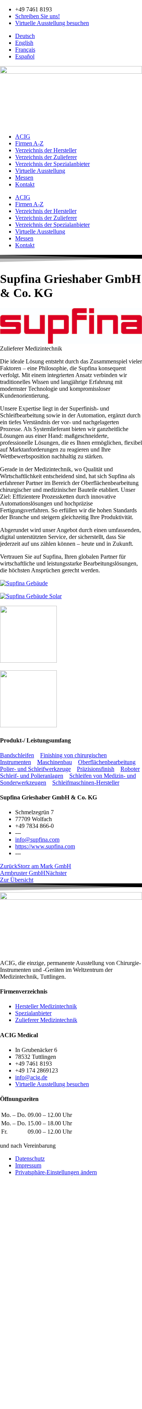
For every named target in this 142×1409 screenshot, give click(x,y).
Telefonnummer (19, 1316)
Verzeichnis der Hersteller (45, 150)
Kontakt (24, 184)
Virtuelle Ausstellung (40, 170)
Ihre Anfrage (16, 1369)
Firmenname (15, 1324)
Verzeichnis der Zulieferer (46, 157)
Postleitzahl (14, 1339)
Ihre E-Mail (14, 1308)
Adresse (10, 1331)
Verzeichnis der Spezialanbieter (52, 164)
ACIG (22, 136)
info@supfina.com (37, 839)
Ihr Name (12, 1286)
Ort (4, 1347)
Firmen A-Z (29, 143)
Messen (24, 177)
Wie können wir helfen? (28, 1293)
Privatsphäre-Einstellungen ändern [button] (56, 1172)
